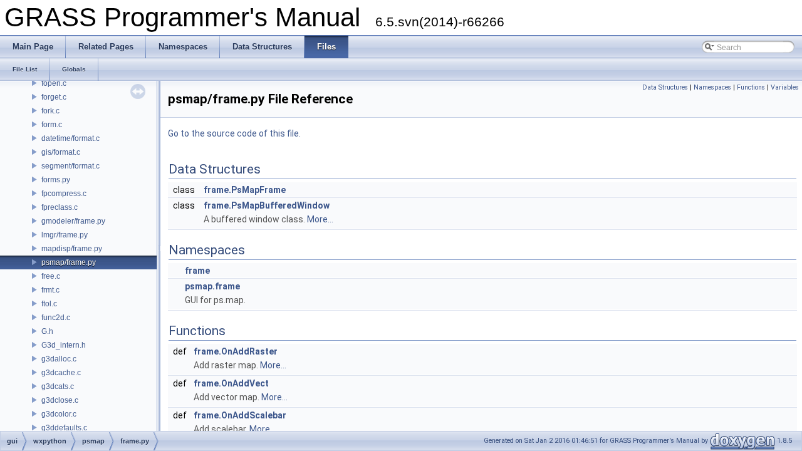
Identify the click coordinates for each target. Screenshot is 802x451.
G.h (47, 331)
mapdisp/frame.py (71, 248)
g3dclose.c (59, 400)
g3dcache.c (61, 372)
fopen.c (53, 83)
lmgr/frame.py (64, 235)
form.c (51, 124)
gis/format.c (60, 152)
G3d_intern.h (63, 345)
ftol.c (49, 303)
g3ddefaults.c (64, 427)
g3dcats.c (57, 386)
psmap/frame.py (68, 262)
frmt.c (50, 290)
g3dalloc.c (58, 359)
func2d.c (55, 317)
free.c (50, 276)
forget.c (53, 97)
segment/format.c (70, 166)
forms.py (55, 179)
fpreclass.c (59, 207)
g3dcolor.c (58, 414)
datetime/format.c (70, 138)
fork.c (50, 110)
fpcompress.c (63, 193)
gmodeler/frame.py (73, 221)
